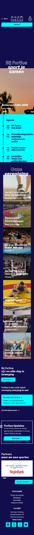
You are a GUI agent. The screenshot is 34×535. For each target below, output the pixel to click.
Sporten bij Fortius (11, 397)
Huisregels (17, 500)
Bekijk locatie (17, 519)
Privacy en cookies (17, 495)
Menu (6, 19)
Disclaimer (17, 498)
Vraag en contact (17, 502)
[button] (28, 111)
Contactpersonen (9, 410)
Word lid (17, 24)
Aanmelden (16, 438)
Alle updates (7, 379)
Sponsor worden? (23, 482)
